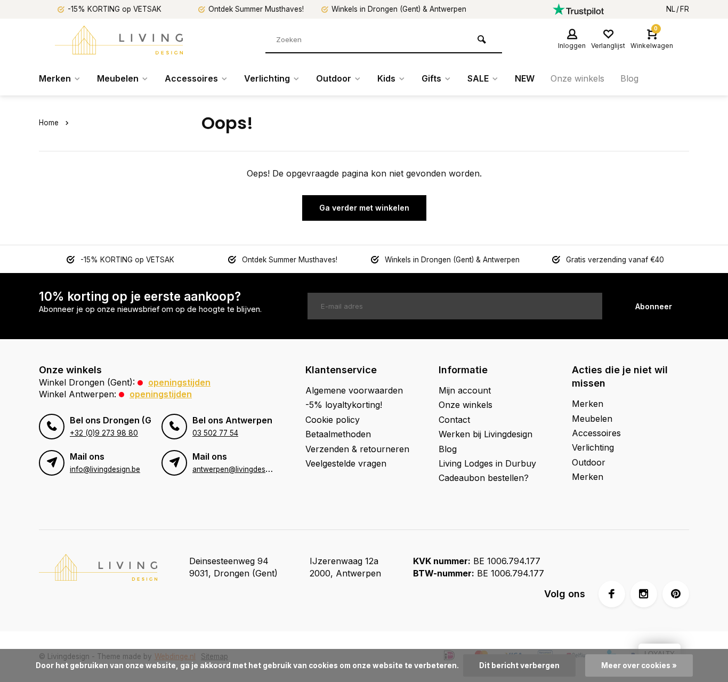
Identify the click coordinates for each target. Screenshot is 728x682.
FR (684, 9)
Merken (55, 78)
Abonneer (653, 306)
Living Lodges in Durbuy (487, 463)
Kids (386, 78)
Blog (629, 78)
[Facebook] (611, 594)
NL (670, 9)
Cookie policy (332, 419)
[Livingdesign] (119, 40)
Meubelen (118, 78)
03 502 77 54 (215, 433)
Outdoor (333, 78)
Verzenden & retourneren (357, 449)
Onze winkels (577, 78)
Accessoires (191, 78)
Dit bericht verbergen (519, 665)
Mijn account (465, 390)
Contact (454, 419)
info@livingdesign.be (105, 469)
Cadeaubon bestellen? (484, 477)
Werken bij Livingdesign (485, 434)
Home (49, 122)
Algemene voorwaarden (354, 390)
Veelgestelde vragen (345, 463)
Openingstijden (179, 382)
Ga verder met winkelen (364, 207)
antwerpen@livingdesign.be (239, 469)
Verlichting (267, 78)
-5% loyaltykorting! (343, 404)
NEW (525, 78)
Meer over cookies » (639, 665)
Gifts (431, 78)
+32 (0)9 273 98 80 (104, 433)
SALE (478, 78)
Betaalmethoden (338, 434)
